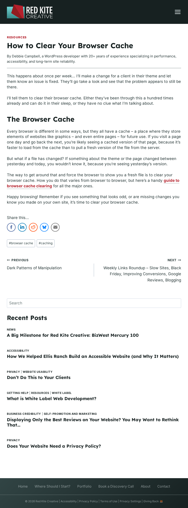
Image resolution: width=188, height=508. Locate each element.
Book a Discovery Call (116, 486)
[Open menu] (175, 12)
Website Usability (38, 371)
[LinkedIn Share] (22, 227)
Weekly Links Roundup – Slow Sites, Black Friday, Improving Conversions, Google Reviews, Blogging (142, 270)
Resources (17, 37)
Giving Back (151, 501)
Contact (163, 486)
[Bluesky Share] (44, 227)
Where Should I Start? (52, 486)
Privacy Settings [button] (130, 501)
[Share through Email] (55, 227)
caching (46, 243)
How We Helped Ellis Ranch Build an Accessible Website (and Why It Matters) (93, 356)
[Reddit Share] (33, 227)
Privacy (13, 371)
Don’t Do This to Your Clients (38, 377)
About (145, 486)
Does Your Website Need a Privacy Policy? (54, 446)
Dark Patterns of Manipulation (34, 264)
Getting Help (17, 393)
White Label (62, 393)
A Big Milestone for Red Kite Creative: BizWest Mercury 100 (73, 335)
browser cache (21, 243)
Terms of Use (108, 501)
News (11, 329)
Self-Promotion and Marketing (70, 413)
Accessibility (18, 350)
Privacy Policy (88, 501)
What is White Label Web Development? (51, 398)
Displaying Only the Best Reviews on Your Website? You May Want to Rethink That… (93, 422)
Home (23, 486)
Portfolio (84, 486)
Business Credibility (24, 413)
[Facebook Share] (11, 227)
